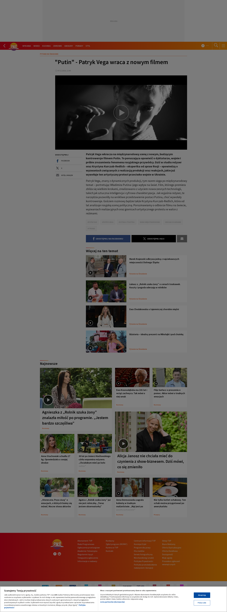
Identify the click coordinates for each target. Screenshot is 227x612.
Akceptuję (202, 595)
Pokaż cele (202, 603)
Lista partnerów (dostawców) (112, 602)
